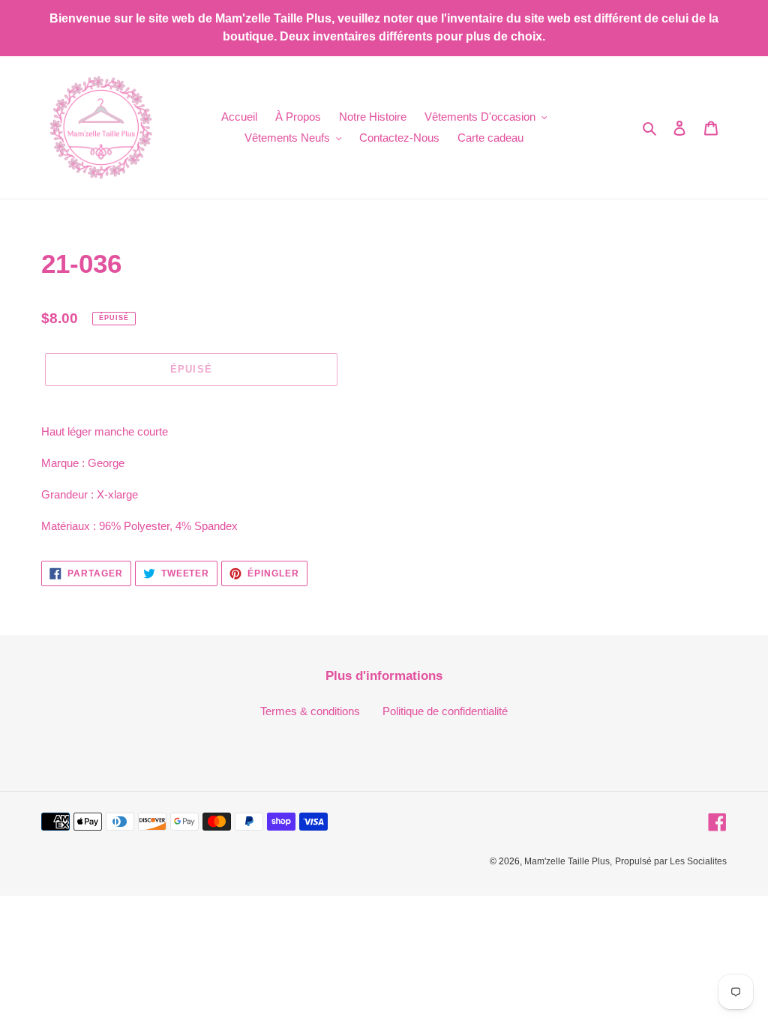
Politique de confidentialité (445, 711)
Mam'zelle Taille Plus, (568, 861)
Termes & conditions (310, 711)
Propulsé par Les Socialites (671, 861)
